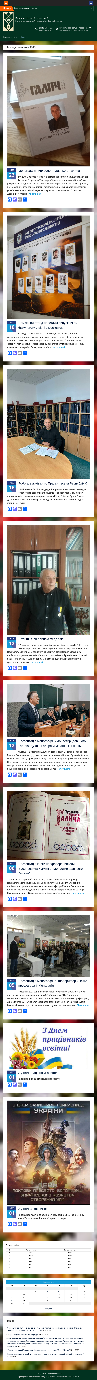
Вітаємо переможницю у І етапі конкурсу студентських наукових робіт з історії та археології (45, 1354)
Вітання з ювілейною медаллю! (41, 639)
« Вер (45, 1309)
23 (12, 1300)
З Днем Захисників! (32, 1209)
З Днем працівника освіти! (37, 1073)
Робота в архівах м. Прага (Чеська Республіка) (52, 483)
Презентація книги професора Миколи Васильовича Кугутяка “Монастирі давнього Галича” (50, 868)
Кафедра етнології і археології (31, 18)
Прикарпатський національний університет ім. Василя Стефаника (45, 1377)
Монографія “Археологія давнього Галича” (49, 170)
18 (36, 1297)
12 (47, 1294)
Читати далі (35, 193)
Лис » (51, 1309)
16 (12, 1297)
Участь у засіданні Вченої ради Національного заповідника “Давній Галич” (38, 1350)
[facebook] (91, 8)
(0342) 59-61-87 (45, 28)
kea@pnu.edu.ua (45, 30)
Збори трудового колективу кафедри (22, 1334)
